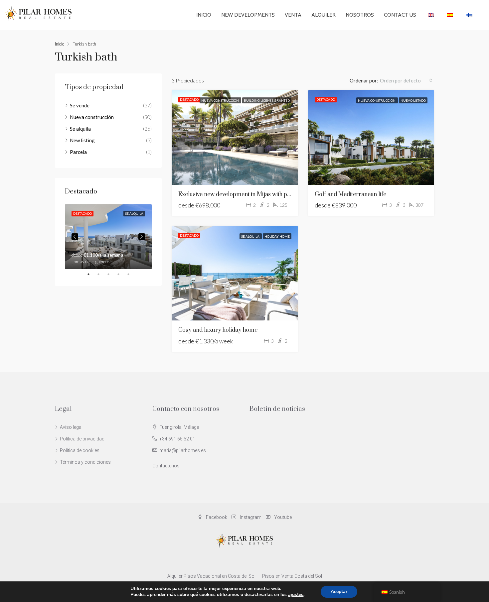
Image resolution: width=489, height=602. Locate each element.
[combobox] (406, 80)
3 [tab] (111, 274)
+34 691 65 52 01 (177, 438)
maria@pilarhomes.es (182, 450)
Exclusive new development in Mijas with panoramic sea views (257, 194)
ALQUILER (323, 15)
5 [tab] (131, 274)
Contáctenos (166, 465)
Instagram (250, 517)
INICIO (203, 15)
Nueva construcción (220, 100)
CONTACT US (400, 15)
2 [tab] (101, 274)
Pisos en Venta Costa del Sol (292, 576)
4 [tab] (121, 274)
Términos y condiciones (85, 462)
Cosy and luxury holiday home (217, 330)
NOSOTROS (360, 15)
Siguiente (141, 236)
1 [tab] (91, 274)
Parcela (78, 152)
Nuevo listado (413, 100)
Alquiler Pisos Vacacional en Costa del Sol (211, 576)
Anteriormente (75, 236)
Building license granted (267, 100)
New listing (82, 140)
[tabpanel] (108, 236)
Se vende (79, 105)
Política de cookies (79, 450)
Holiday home (277, 236)
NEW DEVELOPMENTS (248, 15)
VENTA (293, 15)
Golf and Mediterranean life (350, 194)
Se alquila (250, 236)
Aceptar (339, 591)
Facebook (216, 517)
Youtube (282, 517)
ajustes (295, 595)
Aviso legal (71, 427)
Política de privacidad (82, 438)
